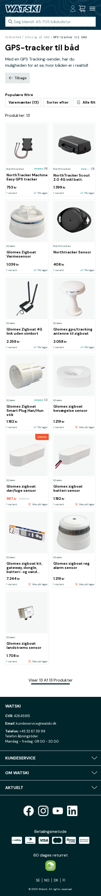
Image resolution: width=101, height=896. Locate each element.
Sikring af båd (37, 37)
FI (64, 880)
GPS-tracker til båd (70, 37)
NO (46, 880)
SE (38, 880)
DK (56, 880)
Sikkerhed (13, 37)
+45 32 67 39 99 (32, 731)
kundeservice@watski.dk (36, 723)
